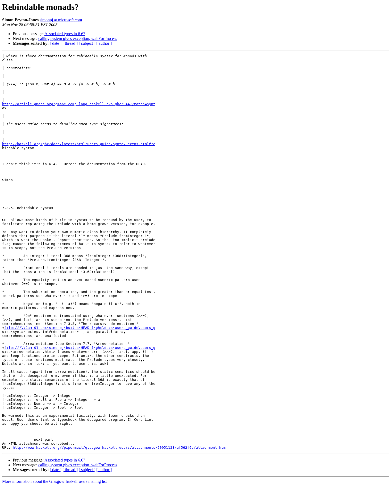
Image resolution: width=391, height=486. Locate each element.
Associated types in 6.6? (64, 33)
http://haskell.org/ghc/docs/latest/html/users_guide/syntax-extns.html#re (78, 144)
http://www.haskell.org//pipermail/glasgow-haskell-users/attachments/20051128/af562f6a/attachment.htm (119, 448)
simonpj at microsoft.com (61, 20)
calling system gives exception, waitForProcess (77, 38)
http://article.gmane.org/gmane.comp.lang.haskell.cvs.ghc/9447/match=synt (78, 104)
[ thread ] (70, 43)
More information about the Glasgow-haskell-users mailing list (54, 481)
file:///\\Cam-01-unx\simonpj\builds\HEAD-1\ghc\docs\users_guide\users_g (79, 328)
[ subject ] (87, 43)
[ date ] (55, 43)
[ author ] (104, 43)
